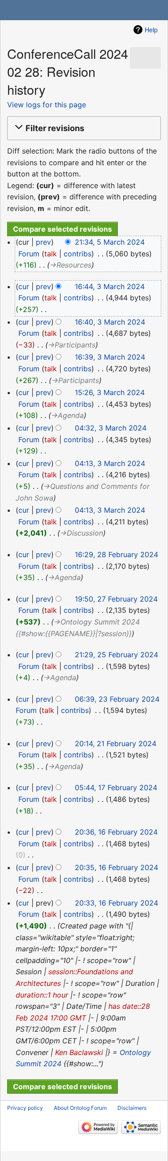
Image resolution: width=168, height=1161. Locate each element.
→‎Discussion (81, 532)
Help (151, 29)
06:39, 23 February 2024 (117, 699)
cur (23, 286)
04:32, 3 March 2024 (110, 427)
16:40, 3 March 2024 (110, 321)
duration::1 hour (42, 994)
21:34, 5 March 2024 (110, 241)
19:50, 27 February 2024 (116, 598)
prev (43, 241)
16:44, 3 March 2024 (110, 286)
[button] (82, 128)
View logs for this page (46, 104)
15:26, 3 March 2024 (110, 392)
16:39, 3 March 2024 (110, 356)
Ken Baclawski (79, 1052)
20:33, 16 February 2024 (116, 902)
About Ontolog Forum (80, 1107)
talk (50, 253)
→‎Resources (70, 264)
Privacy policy (25, 1107)
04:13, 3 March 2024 (110, 463)
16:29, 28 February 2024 (116, 554)
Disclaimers (131, 1107)
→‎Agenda (67, 415)
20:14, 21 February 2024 (115, 743)
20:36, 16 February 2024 (116, 831)
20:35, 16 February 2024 (116, 867)
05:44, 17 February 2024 (116, 787)
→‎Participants (71, 344)
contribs (77, 253)
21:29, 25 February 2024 (116, 654)
